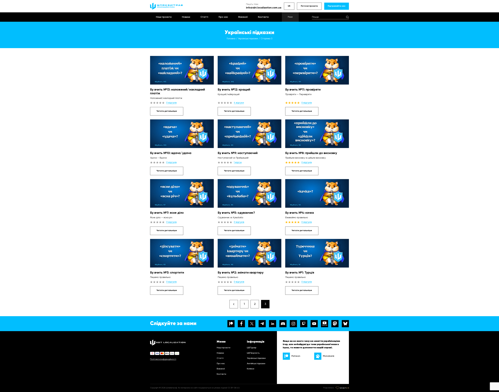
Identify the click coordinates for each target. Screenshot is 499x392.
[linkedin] (272, 323)
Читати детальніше (166, 111)
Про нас (223, 17)
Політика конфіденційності (163, 359)
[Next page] (233, 304)
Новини (186, 17)
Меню (221, 341)
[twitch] (303, 323)
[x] (251, 323)
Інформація (255, 341)
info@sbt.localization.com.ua (263, 8)
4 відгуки (239, 103)
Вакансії (243, 17)
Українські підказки (256, 358)
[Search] (347, 17)
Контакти (263, 17)
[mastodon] (335, 323)
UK (289, 6)
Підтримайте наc (336, 6)
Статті (204, 17)
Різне (290, 17)
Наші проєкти (164, 17)
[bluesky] (345, 323)
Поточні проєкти (309, 6)
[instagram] (293, 323)
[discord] (283, 323)
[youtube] (314, 323)
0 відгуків (171, 103)
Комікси (250, 369)
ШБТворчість (253, 353)
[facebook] (241, 323)
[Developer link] (342, 388)
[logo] (166, 6)
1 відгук (238, 162)
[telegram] (262, 323)
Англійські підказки (256, 364)
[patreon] (231, 323)
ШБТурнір (251, 348)
